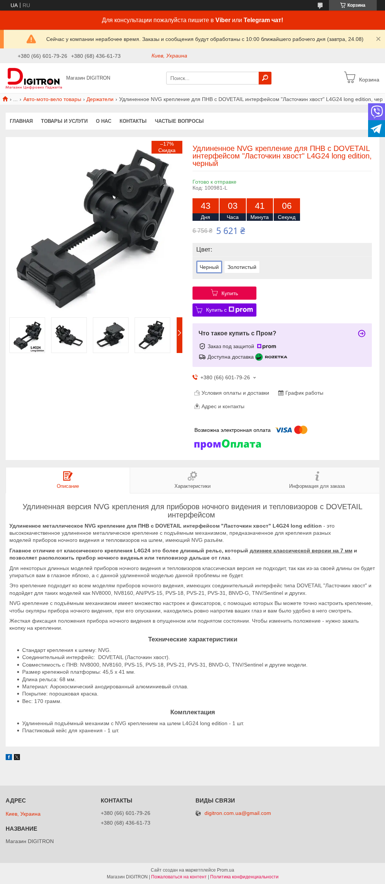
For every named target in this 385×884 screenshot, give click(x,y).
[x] (17, 758)
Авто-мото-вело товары (52, 99)
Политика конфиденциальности (244, 876)
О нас (103, 121)
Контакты (133, 121)
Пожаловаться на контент (179, 876)
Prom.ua (225, 870)
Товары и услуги (64, 121)
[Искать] (265, 78)
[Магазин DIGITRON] (34, 78)
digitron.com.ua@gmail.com (238, 813)
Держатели (100, 99)
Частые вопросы (179, 121)
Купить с (216, 310)
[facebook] (9, 758)
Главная (21, 121)
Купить (229, 293)
